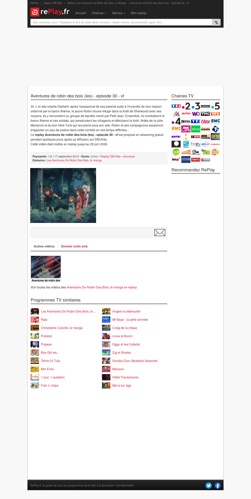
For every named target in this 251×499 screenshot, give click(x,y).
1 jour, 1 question (53, 377)
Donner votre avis (74, 246)
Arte (186, 113)
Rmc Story (176, 129)
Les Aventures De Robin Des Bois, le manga (74, 160)
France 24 (186, 144)
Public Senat (195, 159)
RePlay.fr (35, 485)
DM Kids (215, 151)
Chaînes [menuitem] (98, 13)
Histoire (205, 159)
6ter (205, 121)
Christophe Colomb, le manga (62, 327)
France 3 (195, 106)
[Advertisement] (125, 57)
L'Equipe (215, 144)
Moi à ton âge (121, 385)
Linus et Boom (122, 336)
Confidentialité (125, 485)
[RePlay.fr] (51, 11)
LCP (186, 159)
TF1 (176, 106)
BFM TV (205, 136)
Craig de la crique (124, 327)
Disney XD (205, 151)
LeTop (176, 159)
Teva (195, 129)
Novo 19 (176, 136)
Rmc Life (186, 129)
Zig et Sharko (121, 352)
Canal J (186, 151)
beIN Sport (195, 144)
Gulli (176, 151)
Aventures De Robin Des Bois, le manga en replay (102, 287)
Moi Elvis (47, 369)
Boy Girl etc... (50, 352)
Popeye (46, 344)
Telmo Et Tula (50, 360)
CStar (186, 121)
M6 (176, 113)
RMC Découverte (215, 121)
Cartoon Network (195, 151)
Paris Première (205, 129)
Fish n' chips (49, 385)
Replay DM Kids (110, 156)
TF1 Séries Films (195, 121)
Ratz (44, 319)
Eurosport (205, 144)
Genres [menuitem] (117, 13)
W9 (195, 113)
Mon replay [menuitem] (138, 13)
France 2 (186, 106)
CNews (195, 136)
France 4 (176, 121)
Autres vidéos (44, 246)
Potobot (46, 336)
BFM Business (215, 136)
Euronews (176, 144)
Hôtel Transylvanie (125, 377)
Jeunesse (129, 156)
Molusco (118, 369)
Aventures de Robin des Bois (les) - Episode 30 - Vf (159, 3)
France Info (186, 136)
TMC (205, 113)
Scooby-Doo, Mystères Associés (134, 360)
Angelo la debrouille (126, 311)
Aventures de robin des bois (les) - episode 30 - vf (77, 96)
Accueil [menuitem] (80, 13)
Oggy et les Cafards (126, 344)
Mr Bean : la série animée (130, 319)
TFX (215, 113)
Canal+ (205, 106)
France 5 (215, 106)
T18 (215, 129)
